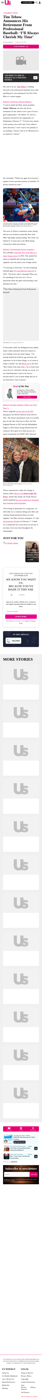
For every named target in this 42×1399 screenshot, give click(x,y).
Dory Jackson (9, 42)
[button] (36, 2)
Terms (27, 621)
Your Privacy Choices (24, 1387)
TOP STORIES (19, 46)
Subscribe (27, 2)
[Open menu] (2, 2)
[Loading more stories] (21, 682)
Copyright (24, 1379)
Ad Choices (25, 1392)
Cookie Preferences (28, 1382)
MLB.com (25, 364)
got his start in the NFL (24, 411)
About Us (5, 1373)
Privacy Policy (26, 1376)
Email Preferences (8, 1382)
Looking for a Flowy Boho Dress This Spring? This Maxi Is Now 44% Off (26, 391)
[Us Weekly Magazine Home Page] (7, 2)
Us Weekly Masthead (9, 1376)
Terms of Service (27, 1373)
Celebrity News (10, 13)
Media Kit (5, 1385)
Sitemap (5, 1388)
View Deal (27, 397)
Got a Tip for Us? (8, 1379)
